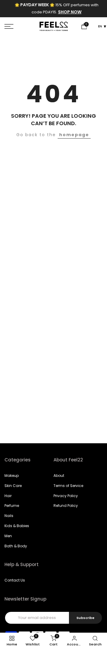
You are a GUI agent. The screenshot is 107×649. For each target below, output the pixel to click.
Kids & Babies (16, 525)
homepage (74, 135)
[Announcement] (54, 8)
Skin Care (13, 485)
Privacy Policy (66, 495)
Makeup (11, 475)
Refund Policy (66, 505)
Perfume (11, 505)
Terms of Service (68, 485)
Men (8, 535)
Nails (8, 515)
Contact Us (14, 580)
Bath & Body (15, 546)
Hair (8, 495)
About (59, 475)
